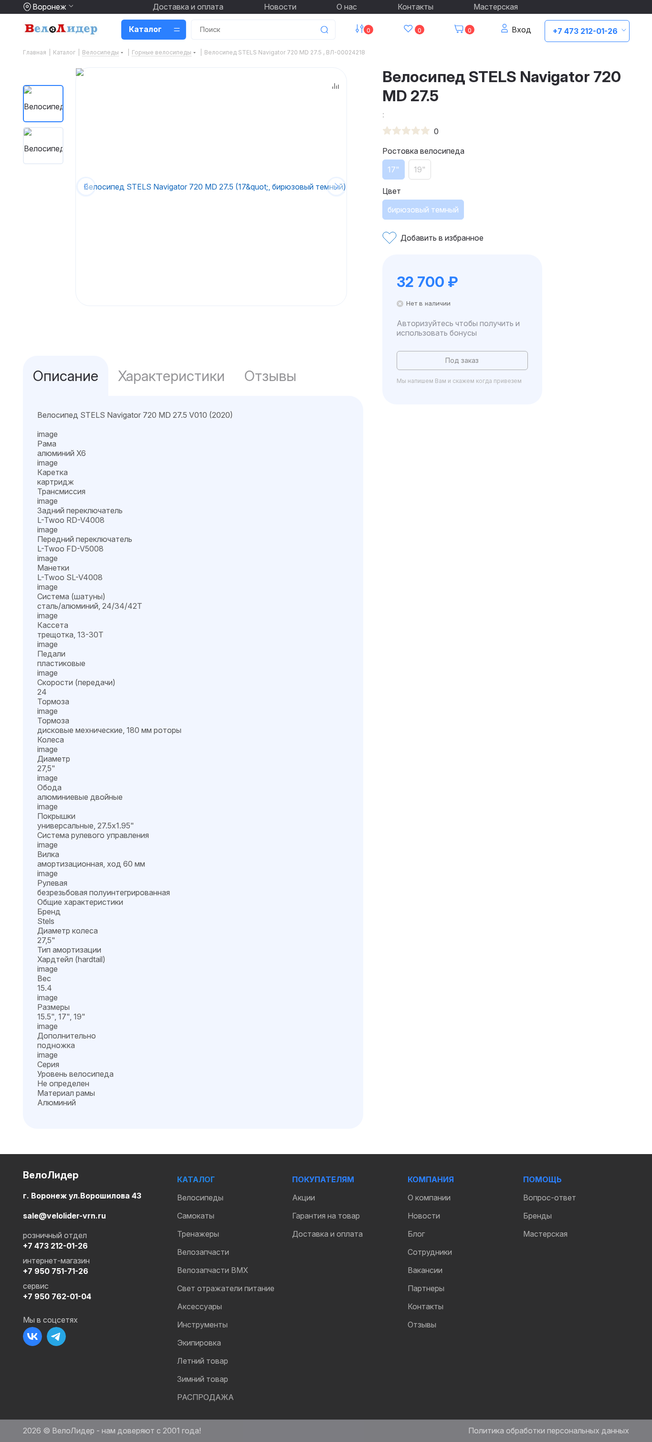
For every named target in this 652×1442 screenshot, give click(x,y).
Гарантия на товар (326, 1215)
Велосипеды (200, 1197)
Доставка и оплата (188, 6)
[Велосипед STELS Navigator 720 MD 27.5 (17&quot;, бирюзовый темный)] (211, 186)
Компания (431, 1179)
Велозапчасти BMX (212, 1270)
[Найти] (324, 30)
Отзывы (422, 1324)
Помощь (542, 1179)
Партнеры (426, 1288)
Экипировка (199, 1342)
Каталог (196, 1179)
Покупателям (323, 1179)
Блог (416, 1234)
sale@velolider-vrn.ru (64, 1215)
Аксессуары (199, 1306)
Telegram (56, 1336)
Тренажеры (198, 1234)
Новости (280, 6)
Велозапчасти (203, 1252)
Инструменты (202, 1324)
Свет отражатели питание (225, 1288)
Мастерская (495, 6)
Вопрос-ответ (549, 1197)
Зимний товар (202, 1379)
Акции (303, 1197)
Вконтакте (32, 1336)
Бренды (537, 1215)
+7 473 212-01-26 (585, 31)
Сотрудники (430, 1252)
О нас (347, 6)
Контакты (415, 6)
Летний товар (202, 1361)
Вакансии (425, 1270)
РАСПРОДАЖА (205, 1397)
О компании (429, 1197)
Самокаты (195, 1215)
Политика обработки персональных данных (548, 1430)
